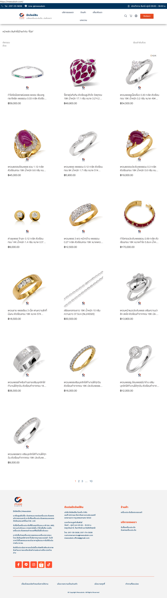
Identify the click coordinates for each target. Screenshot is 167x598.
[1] (83, 216)
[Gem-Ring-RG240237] (139, 144)
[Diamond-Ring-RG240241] (139, 72)
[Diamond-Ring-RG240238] (83, 144)
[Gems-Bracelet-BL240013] (27, 72)
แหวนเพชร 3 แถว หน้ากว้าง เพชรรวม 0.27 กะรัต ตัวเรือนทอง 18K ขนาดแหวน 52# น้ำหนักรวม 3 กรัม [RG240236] (83, 242)
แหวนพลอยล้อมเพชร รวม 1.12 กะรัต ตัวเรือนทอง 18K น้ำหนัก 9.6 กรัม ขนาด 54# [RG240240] (27, 170)
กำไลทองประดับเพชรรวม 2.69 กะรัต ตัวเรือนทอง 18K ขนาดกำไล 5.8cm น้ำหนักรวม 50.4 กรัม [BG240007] (139, 242)
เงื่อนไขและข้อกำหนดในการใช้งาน (34, 583)
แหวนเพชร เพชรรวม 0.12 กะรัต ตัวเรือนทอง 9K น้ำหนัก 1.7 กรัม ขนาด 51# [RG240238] (83, 170)
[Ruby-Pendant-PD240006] (83, 72)
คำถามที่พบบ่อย (132, 583)
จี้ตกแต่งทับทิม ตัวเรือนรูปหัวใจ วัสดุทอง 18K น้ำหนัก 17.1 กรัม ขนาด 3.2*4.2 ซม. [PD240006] (83, 98)
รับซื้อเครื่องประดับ (128, 527)
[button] (27, 113)
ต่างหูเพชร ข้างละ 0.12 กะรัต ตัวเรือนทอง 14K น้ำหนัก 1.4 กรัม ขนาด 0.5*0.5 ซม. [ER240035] (27, 242)
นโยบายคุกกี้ (99, 583)
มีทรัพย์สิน (32, 15)
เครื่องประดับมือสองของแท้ (131, 512)
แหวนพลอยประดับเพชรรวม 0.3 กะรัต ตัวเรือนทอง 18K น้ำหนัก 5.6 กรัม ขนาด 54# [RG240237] (139, 170)
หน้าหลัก (6, 31)
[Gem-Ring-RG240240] (27, 144)
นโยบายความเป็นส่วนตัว (67, 583)
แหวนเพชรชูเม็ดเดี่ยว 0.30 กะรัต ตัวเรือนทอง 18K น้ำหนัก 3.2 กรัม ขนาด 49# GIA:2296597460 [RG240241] (139, 98)
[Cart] (131, 16)
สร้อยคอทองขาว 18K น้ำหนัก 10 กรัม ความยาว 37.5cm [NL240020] (82, 312)
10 (91, 481)
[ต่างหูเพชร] (27, 216)
